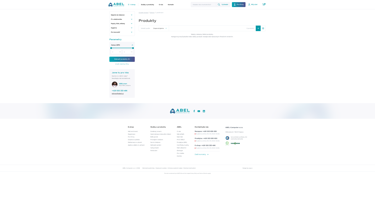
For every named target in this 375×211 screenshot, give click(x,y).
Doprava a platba (134, 139)
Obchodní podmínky (148, 168)
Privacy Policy (193, 173)
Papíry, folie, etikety (118, 23)
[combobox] (160, 28)
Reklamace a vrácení (135, 142)
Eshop (152, 12)
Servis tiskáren (155, 142)
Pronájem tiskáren (156, 139)
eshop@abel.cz (118, 93)
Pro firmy (131, 137)
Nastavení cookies (161, 168)
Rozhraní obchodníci (190, 168)
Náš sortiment (133, 131)
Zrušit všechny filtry (122, 64)
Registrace (131, 134)
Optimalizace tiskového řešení (160, 134)
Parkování (153, 150)
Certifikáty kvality (183, 145)
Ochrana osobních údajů (175, 168)
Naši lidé (180, 137)
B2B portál (154, 137)
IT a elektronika (116, 19)
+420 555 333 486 (119, 91)
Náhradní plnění (155, 145)
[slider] (111, 48)
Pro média (180, 153)
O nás (161, 4)
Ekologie (180, 150)
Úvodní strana (143, 12)
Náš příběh (180, 134)
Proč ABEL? (181, 139)
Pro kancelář (115, 32)
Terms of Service (204, 173)
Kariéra (179, 156)
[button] (258, 28)
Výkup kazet (154, 148)
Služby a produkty (147, 4)
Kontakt (171, 4)
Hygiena (114, 28)
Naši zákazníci (181, 148)
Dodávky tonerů (155, 131)
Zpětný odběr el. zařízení (136, 145)
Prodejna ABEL (182, 142)
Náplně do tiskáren (118, 15)
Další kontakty (200, 154)
